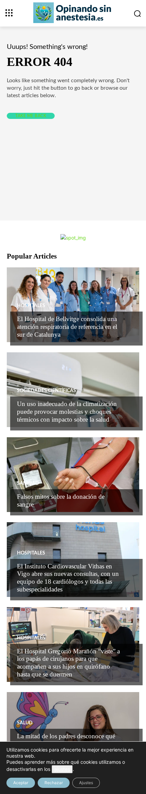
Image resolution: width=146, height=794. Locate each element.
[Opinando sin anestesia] (73, 12)
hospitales (31, 305)
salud (25, 723)
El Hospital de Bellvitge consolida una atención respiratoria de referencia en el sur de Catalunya (67, 326)
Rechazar (53, 782)
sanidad (28, 483)
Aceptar (20, 782)
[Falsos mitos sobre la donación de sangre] (73, 474)
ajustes (62, 769)
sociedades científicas (46, 390)
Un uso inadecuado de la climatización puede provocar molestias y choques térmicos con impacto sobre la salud (67, 411)
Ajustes (86, 782)
